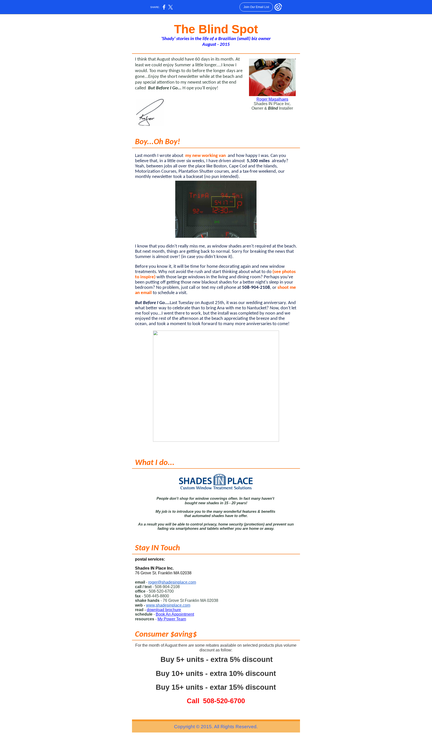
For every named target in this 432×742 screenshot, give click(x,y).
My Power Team (172, 619)
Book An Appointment (175, 614)
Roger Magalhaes (272, 99)
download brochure (164, 610)
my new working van (205, 155)
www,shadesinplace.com (168, 605)
